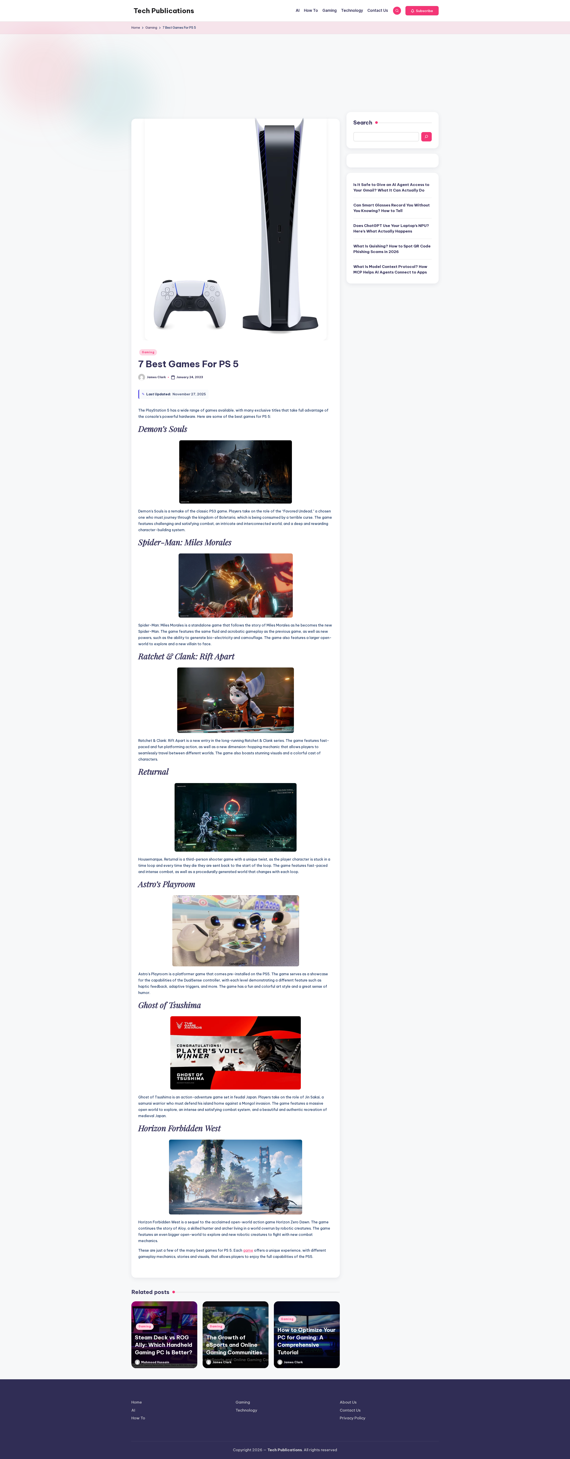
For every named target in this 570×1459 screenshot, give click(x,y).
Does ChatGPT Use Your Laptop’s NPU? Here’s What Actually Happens (391, 228)
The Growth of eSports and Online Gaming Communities (234, 1345)
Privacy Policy (352, 1418)
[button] (422, 10)
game (248, 1250)
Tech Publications (164, 10)
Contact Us (350, 1410)
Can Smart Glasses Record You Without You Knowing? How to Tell (391, 207)
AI (133, 1410)
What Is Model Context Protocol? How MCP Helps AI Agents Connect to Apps (390, 269)
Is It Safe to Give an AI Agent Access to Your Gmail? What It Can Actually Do (391, 187)
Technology (246, 1410)
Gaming (148, 352)
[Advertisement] (285, 67)
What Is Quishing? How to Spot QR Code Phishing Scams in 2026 (392, 248)
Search (362, 122)
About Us (348, 1402)
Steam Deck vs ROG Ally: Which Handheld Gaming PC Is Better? (163, 1345)
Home (136, 1402)
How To (138, 1418)
